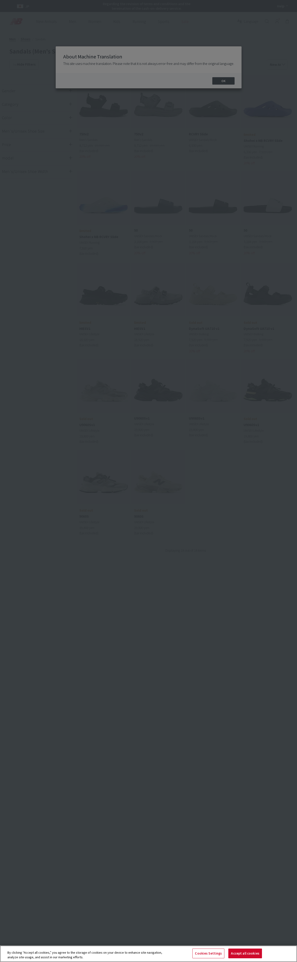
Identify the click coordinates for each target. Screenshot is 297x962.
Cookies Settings (208, 953)
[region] (148, 954)
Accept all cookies (245, 953)
